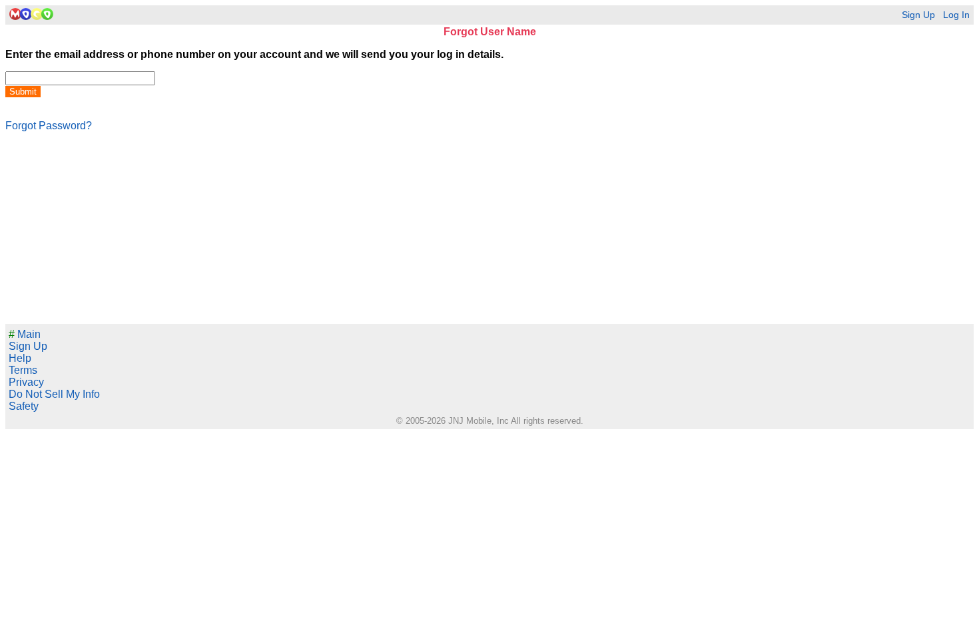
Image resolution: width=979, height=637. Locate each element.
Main (25, 334)
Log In (956, 15)
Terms (23, 370)
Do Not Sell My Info (54, 394)
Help (20, 358)
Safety (24, 406)
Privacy (26, 382)
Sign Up (918, 15)
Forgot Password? (48, 125)
